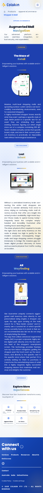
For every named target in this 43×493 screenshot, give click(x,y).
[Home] (4, 11)
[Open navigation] (37, 5)
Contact (5, 471)
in (3, 463)
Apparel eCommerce (27, 11)
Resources (25, 455)
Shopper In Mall (10, 15)
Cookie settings (18, 481)
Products (12, 11)
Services (5, 455)
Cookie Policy (6, 481)
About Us (35, 455)
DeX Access (6, 459)
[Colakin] (10, 5)
